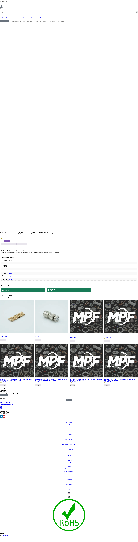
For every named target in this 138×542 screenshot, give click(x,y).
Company (18, 17)
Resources (25, 17)
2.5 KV (10, 279)
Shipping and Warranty (69, 484)
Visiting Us (69, 462)
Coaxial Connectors (69, 427)
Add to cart (7, 240)
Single (10, 276)
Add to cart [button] (3, 339)
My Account (2, 8)
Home (2, 3)
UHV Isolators (69, 434)
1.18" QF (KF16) (12, 271)
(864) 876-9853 (4, 1)
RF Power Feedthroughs (69, 439)
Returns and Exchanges (69, 482)
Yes (10, 265)
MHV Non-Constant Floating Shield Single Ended (23, 21)
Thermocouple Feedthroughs (69, 432)
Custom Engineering (33, 17)
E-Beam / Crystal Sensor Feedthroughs (69, 444)
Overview (69, 455)
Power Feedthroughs (69, 424)
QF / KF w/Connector (36, 21)
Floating (10, 273)
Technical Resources (69, 468)
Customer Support (69, 479)
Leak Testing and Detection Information (69, 476)
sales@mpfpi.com (7, 537)
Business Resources (69, 473)
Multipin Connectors (69, 429)
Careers (69, 457)
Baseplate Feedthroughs (69, 437)
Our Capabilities (69, 460)
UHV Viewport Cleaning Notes (69, 471)
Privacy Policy (69, 489)
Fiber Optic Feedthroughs (69, 449)
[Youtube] (4, 416)
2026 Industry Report (4, 17)
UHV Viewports (69, 422)
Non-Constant (11, 268)
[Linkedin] (1, 416)
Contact (6, 3)
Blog (18, 3)
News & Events (13, 3)
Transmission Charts (43, 17)
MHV (13, 21)
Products (12, 17)
